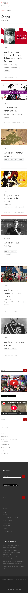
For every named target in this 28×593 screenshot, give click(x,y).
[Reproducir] (3, 413)
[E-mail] (11, 589)
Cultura (4, 436)
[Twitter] (14, 589)
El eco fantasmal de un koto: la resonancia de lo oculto (12, 558)
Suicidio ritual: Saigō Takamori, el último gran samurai (14, 293)
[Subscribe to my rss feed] (8, 589)
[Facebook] (17, 589)
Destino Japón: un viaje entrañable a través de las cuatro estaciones (13, 562)
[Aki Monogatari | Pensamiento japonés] (4, 2)
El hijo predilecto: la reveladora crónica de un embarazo (12, 546)
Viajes (3, 451)
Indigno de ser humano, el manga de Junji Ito (13, 567)
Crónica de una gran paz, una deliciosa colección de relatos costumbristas (11, 552)
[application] (14, 408)
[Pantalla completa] (25, 413)
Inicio (3, 11)
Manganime (5, 448)
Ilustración (6, 442)
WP (11, 583)
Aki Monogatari (10, 579)
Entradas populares (9, 439)
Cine (3, 433)
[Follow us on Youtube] (20, 589)
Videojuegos (6, 453)
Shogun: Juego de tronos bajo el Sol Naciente (11, 198)
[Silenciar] (22, 413)
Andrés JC (7, 75)
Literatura (5, 445)
